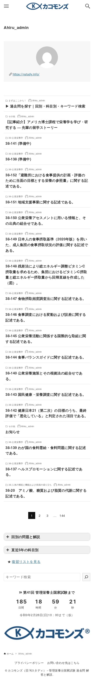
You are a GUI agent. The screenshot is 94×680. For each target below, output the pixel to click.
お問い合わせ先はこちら (63, 663)
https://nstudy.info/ (26, 74)
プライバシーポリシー (29, 663)
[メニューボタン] (6, 6)
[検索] (86, 577)
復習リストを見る (26, 561)
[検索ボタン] (87, 6)
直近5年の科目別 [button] (24, 549)
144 (62, 515)
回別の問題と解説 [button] (25, 536)
